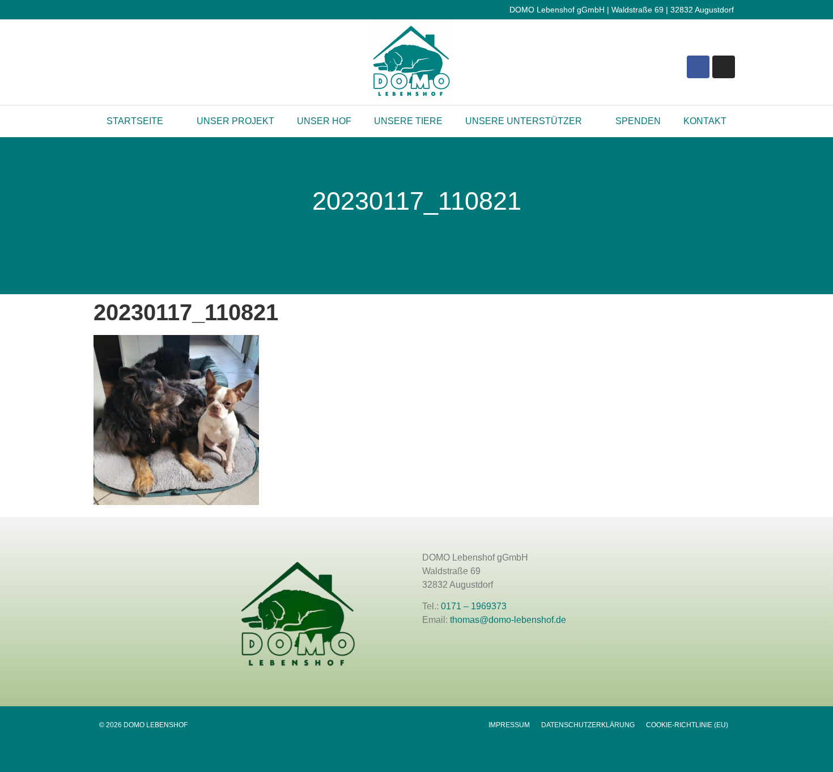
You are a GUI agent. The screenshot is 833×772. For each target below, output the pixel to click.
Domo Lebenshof (75, 279)
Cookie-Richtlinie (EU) (687, 725)
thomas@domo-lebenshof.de (508, 620)
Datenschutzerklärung (588, 725)
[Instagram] (723, 67)
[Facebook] (698, 67)
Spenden (638, 121)
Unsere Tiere (408, 121)
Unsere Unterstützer (523, 121)
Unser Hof (324, 121)
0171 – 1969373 (474, 606)
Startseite (135, 121)
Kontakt (704, 121)
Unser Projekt (235, 121)
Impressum (509, 725)
